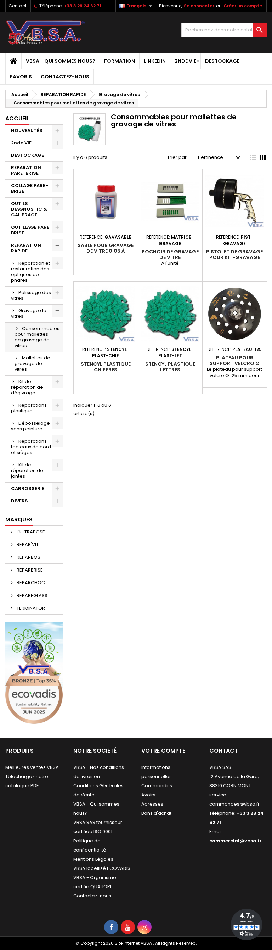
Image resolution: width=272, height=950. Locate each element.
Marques (19, 519)
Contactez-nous (65, 76)
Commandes (156, 785)
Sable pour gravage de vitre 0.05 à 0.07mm (106, 251)
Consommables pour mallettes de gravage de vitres (37, 337)
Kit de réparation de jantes (27, 470)
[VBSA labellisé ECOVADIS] (34, 672)
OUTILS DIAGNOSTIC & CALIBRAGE (29, 209)
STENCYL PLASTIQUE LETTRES (170, 366)
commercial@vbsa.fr (235, 840)
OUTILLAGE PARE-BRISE (31, 230)
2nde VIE (185, 61)
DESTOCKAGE (222, 61)
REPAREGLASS (31, 595)
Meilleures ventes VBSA (32, 767)
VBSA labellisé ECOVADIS (101, 868)
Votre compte (163, 751)
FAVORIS (21, 76)
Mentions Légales (93, 859)
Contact (17, 6)
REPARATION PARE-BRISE (26, 170)
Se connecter (199, 6)
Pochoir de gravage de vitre (170, 254)
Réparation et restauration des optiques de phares (30, 271)
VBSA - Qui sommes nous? (60, 61)
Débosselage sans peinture (30, 426)
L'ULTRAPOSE (30, 531)
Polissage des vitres (31, 295)
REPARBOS (28, 557)
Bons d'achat (156, 813)
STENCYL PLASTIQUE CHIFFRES (106, 366)
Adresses (152, 804)
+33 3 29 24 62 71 (82, 6)
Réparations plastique (29, 408)
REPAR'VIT (27, 544)
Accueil (17, 118)
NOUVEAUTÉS (26, 130)
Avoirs (148, 794)
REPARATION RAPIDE (26, 248)
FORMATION (119, 61)
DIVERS (19, 500)
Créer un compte (242, 6)
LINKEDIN (155, 61)
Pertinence (220, 158)
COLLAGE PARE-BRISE (29, 188)
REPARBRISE (29, 570)
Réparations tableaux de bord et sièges (31, 447)
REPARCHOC (30, 582)
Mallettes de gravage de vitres (32, 363)
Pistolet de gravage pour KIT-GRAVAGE (234, 254)
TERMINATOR (30, 608)
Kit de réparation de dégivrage (27, 387)
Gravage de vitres (28, 313)
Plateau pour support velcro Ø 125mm (235, 363)
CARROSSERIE (27, 488)
